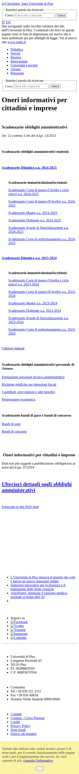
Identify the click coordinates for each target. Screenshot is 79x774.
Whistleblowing (16, 533)
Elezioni (9, 560)
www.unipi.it (16, 42)
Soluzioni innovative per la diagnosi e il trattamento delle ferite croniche (38, 587)
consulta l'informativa (38, 760)
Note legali (18, 730)
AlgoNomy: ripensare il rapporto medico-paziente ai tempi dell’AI (39, 595)
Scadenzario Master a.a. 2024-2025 (32, 213)
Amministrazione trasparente (28, 551)
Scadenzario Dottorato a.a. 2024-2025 (34, 220)
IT (3, 22)
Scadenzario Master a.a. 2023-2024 (32, 303)
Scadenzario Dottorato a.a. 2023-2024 (34, 310)
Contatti (16, 714)
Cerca (9, 15)
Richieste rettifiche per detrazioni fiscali (29, 384)
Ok (39, 768)
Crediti (15, 722)
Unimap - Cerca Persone (28, 718)
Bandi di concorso (14, 431)
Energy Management (21, 542)
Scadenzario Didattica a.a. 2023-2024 (29, 258)
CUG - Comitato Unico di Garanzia (34, 524)
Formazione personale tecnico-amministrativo (33, 377)
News (6, 569)
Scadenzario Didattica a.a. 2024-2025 (29, 167)
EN (8, 22)
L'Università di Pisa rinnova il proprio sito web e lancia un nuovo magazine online (43, 579)
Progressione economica (18, 399)
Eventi (7, 609)
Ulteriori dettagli (13, 348)
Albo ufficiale (14, 515)
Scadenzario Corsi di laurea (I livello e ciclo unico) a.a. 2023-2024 (38, 282)
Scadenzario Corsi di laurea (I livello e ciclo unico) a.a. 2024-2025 (38, 192)
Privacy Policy (21, 726)
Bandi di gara (11, 424)
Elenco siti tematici (24, 734)
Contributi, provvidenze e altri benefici (28, 392)
